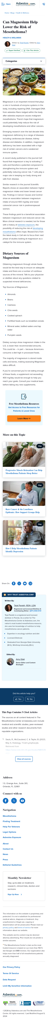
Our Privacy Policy (11, 967)
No (31, 699)
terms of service (24, 927)
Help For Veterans (11, 826)
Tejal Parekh (24, 43)
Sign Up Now (13, 894)
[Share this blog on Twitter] (19, 583)
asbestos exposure (26, 224)
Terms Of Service (11, 973)
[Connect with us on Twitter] (14, 800)
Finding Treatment (11, 821)
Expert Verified (14, 50)
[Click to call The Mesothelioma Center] (44, 4)
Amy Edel (20, 659)
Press (5, 859)
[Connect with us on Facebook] (5, 800)
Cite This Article (32, 50)
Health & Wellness (12, 38)
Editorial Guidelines (12, 864)
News (5, 854)
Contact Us (8, 848)
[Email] (25, 583)
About (6, 843)
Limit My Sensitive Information (17, 985)
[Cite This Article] (30, 583)
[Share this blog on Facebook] (13, 583)
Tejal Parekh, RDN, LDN (25, 605)
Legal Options (9, 832)
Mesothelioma (9, 816)
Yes (19, 699)
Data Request (9, 979)
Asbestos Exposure (12, 837)
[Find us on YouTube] (22, 800)
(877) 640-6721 (35, 611)
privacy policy (8, 927)
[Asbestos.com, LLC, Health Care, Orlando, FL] (25, 1003)
